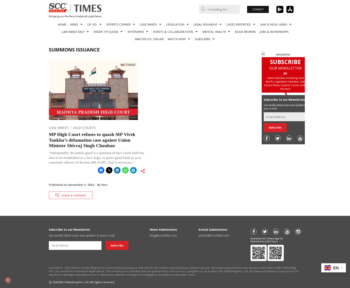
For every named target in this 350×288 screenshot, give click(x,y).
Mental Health (214, 32)
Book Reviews (245, 32)
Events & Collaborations (173, 32)
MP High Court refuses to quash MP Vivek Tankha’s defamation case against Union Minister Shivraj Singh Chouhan (92, 140)
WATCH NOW (177, 39)
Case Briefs (148, 24)
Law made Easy (73, 32)
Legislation (175, 24)
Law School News (273, 24)
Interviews (135, 32)
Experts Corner (118, 24)
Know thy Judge (106, 32)
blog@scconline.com (163, 235)
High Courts (84, 128)
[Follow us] (267, 138)
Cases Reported (238, 24)
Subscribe (202, 39)
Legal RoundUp (205, 24)
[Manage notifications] (8, 280)
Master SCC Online (149, 39)
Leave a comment (73, 195)
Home (62, 24)
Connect (258, 9)
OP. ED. (92, 24)
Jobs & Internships (274, 32)
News (74, 24)
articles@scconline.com (213, 235)
